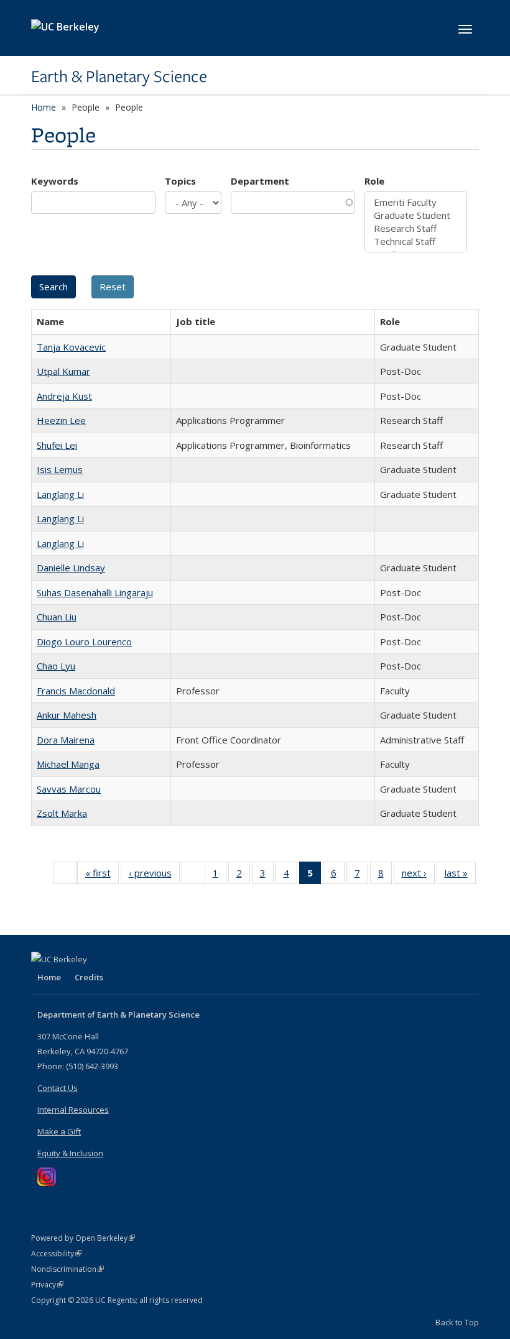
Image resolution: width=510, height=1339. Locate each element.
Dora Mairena (66, 740)
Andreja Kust (64, 396)
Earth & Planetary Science (119, 76)
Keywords (54, 181)
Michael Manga (68, 764)
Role (374, 181)
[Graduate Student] (416, 215)
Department (260, 181)
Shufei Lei (57, 445)
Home (43, 107)
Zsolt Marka (62, 813)
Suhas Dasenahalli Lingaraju (95, 592)
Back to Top (457, 1322)
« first (102, 876)
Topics (180, 181)
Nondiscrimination (67, 1269)
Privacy (47, 1284)
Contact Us (57, 1087)
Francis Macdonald (76, 690)
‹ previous (154, 876)
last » (460, 876)
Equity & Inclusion (70, 1153)
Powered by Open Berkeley (83, 1238)
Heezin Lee (61, 420)
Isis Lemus (60, 469)
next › (418, 876)
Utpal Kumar (63, 371)
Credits (89, 977)
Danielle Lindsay (71, 567)
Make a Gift (59, 1131)
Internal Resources (73, 1109)
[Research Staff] (416, 228)
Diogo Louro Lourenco (84, 641)
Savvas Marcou (69, 789)
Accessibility (56, 1253)
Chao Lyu (56, 666)
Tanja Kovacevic (71, 347)
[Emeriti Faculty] (416, 202)
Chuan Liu (56, 616)
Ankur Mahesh (66, 715)
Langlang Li (60, 494)
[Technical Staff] (416, 241)
